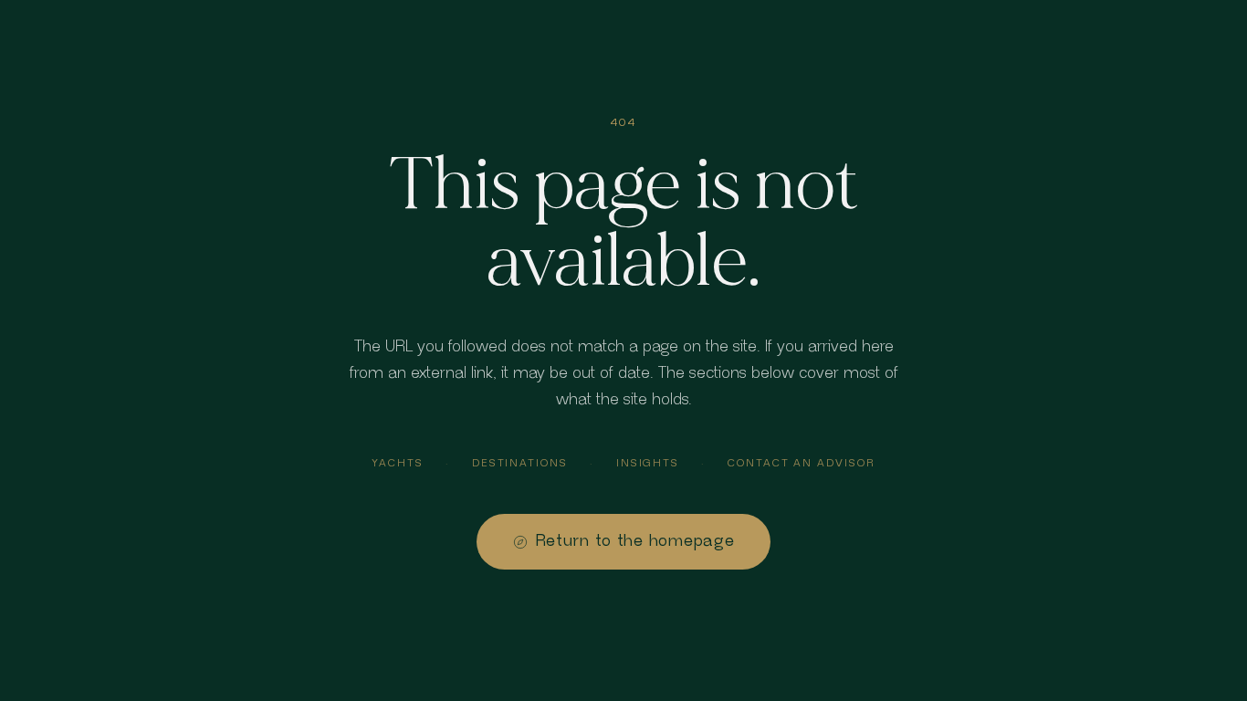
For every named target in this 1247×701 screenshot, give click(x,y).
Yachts (398, 463)
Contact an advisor (801, 463)
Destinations (520, 463)
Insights (647, 463)
